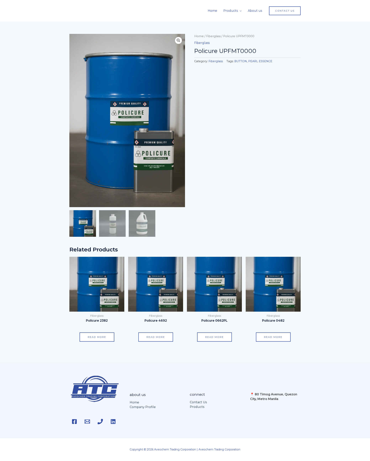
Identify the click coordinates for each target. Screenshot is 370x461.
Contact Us (198, 402)
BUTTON (240, 61)
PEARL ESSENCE (260, 61)
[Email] (87, 422)
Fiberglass (213, 36)
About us (255, 11)
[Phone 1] (100, 422)
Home (212, 11)
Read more (97, 337)
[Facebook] (74, 422)
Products (230, 11)
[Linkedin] (113, 422)
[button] (285, 10)
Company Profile (143, 407)
